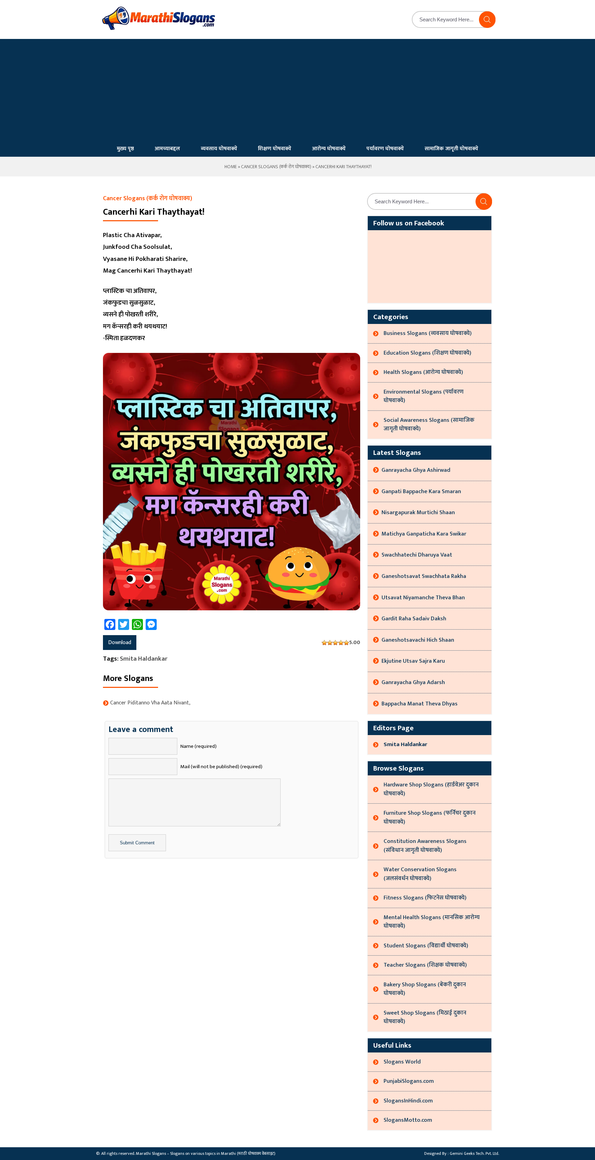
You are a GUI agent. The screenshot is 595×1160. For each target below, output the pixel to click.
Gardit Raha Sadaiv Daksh (414, 618)
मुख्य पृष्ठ (125, 148)
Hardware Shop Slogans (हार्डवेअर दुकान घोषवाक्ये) (431, 789)
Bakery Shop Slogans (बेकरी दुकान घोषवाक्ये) (425, 989)
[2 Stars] (330, 642)
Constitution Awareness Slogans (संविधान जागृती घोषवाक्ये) (425, 845)
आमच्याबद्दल (167, 148)
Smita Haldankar (143, 658)
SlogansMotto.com (408, 1120)
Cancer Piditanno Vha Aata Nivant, (150, 703)
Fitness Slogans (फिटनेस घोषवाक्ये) (425, 898)
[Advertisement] (297, 90)
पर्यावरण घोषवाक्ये (385, 148)
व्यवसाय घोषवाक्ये (219, 148)
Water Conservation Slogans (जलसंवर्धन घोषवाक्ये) (420, 874)
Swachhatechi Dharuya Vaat (417, 555)
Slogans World (402, 1062)
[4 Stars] (341, 642)
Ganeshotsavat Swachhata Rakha (424, 576)
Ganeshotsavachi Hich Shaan (418, 640)
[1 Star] (324, 642)
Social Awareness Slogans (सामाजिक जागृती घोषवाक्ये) (429, 424)
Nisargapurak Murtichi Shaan (418, 512)
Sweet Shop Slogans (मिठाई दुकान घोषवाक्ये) (425, 1017)
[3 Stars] (335, 642)
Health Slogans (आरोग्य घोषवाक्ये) (423, 372)
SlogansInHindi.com (408, 1101)
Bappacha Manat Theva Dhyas (420, 704)
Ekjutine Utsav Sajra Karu (413, 661)
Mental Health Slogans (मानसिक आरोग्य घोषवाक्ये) (432, 922)
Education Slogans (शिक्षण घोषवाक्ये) (427, 353)
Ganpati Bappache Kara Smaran (421, 491)
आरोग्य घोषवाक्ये (329, 148)
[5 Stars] (346, 642)
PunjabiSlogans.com (409, 1081)
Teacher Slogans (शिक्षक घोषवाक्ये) (425, 965)
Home (230, 167)
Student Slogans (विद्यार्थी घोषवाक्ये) (426, 945)
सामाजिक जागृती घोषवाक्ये (451, 148)
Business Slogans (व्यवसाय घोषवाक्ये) (428, 333)
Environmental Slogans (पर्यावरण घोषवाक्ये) (423, 396)
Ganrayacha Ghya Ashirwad (416, 470)
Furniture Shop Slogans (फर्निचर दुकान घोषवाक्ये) (430, 817)
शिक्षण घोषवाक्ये (274, 148)
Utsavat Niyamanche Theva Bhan (423, 597)
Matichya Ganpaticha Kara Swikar (424, 534)
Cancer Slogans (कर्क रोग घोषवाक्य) (276, 167)
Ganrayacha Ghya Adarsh (413, 682)
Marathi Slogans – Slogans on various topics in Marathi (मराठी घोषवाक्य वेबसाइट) (205, 1153)
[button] (487, 19)
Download (119, 642)
